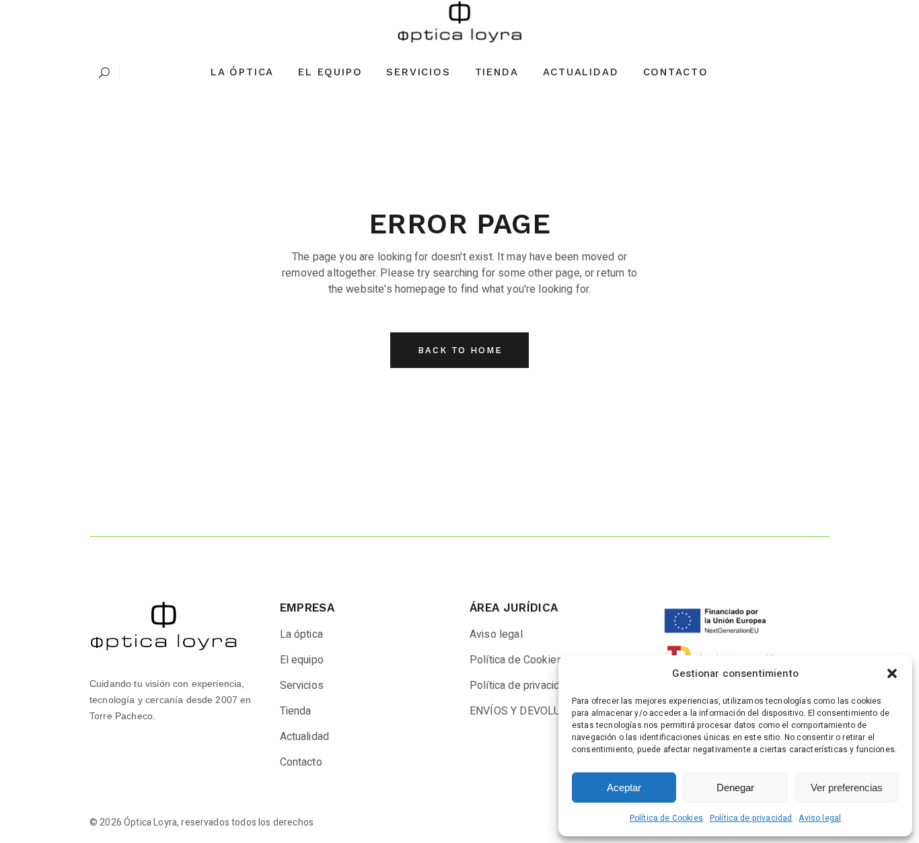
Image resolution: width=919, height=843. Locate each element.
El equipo (302, 660)
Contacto (301, 762)
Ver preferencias (847, 787)
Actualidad (305, 737)
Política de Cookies (666, 818)
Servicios (302, 685)
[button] (892, 673)
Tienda (295, 711)
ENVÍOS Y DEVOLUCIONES (534, 711)
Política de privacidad (751, 818)
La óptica (301, 634)
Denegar (735, 787)
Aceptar (624, 787)
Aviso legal (820, 818)
